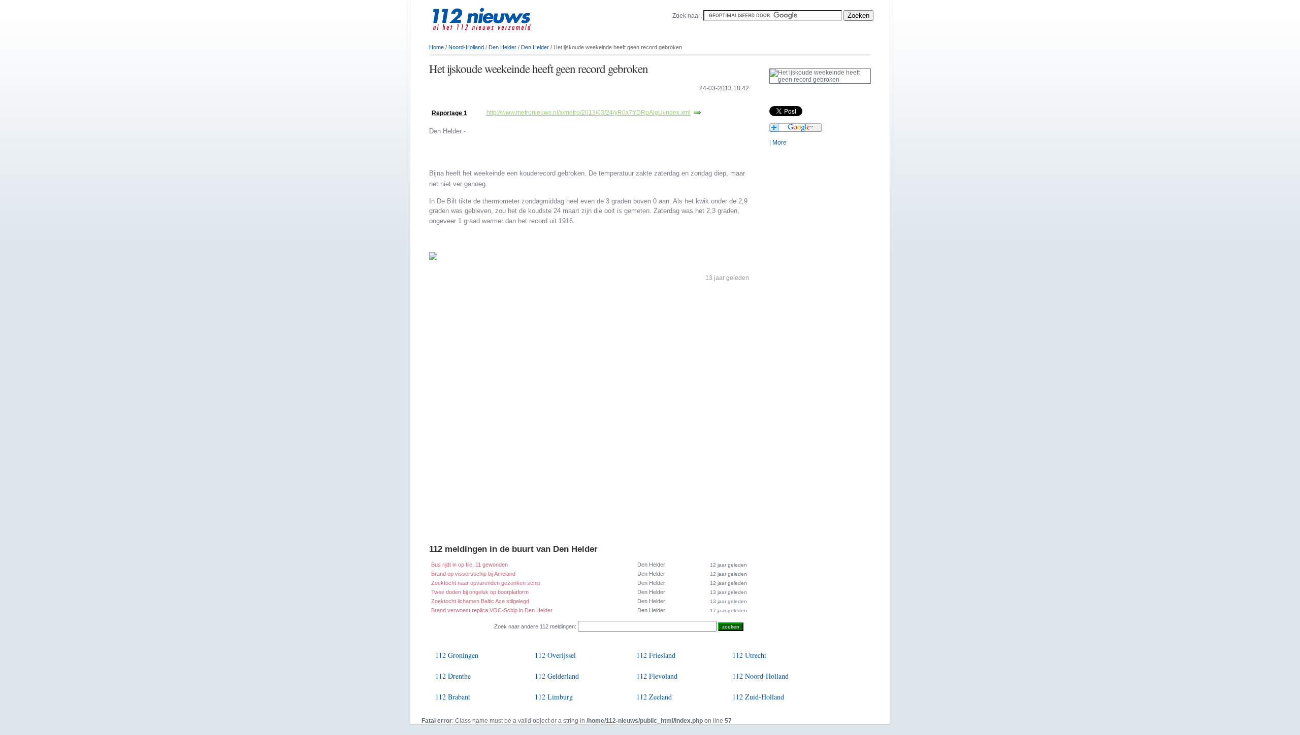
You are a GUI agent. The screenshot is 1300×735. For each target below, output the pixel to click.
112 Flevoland (656, 676)
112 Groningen (456, 655)
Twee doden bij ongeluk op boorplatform (480, 592)
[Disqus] (589, 415)
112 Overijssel (555, 655)
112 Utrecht (749, 655)
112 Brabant (452, 697)
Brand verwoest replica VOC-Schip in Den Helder (491, 610)
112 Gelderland (557, 676)
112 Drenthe (453, 676)
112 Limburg (554, 697)
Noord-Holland (466, 47)
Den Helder (502, 47)
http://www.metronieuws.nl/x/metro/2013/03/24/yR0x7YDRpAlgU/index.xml (588, 112)
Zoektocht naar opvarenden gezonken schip (485, 583)
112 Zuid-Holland (758, 697)
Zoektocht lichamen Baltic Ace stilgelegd (480, 601)
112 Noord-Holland (760, 676)
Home (436, 47)
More (779, 142)
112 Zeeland (654, 697)
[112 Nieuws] (497, 36)
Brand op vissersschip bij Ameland (473, 574)
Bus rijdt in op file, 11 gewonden (469, 565)
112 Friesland (655, 655)
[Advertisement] (548, 103)
